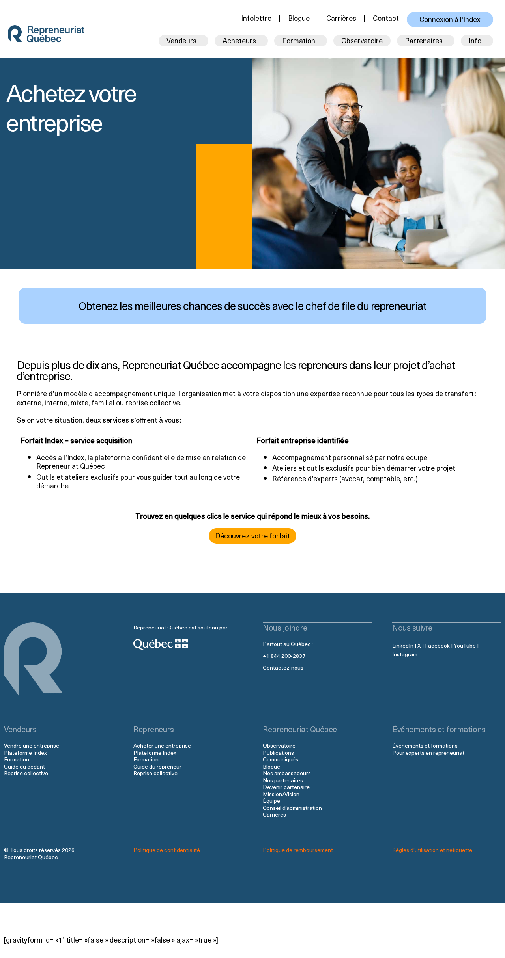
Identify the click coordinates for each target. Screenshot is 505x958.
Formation (16, 759)
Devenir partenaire (286, 787)
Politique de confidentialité (166, 850)
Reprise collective (26, 773)
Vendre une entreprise (31, 745)
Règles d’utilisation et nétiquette (432, 850)
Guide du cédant (24, 766)
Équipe (271, 800)
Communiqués (280, 759)
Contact (386, 18)
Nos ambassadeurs (287, 773)
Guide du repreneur (157, 766)
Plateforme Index (25, 752)
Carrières (341, 18)
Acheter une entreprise (162, 745)
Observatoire (362, 40)
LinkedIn (402, 645)
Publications (278, 752)
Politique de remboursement (298, 850)
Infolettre (256, 18)
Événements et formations (425, 745)
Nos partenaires (283, 780)
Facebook (437, 645)
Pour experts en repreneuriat (428, 752)
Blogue (299, 18)
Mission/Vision (281, 794)
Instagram (404, 654)
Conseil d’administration (292, 808)
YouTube (465, 645)
